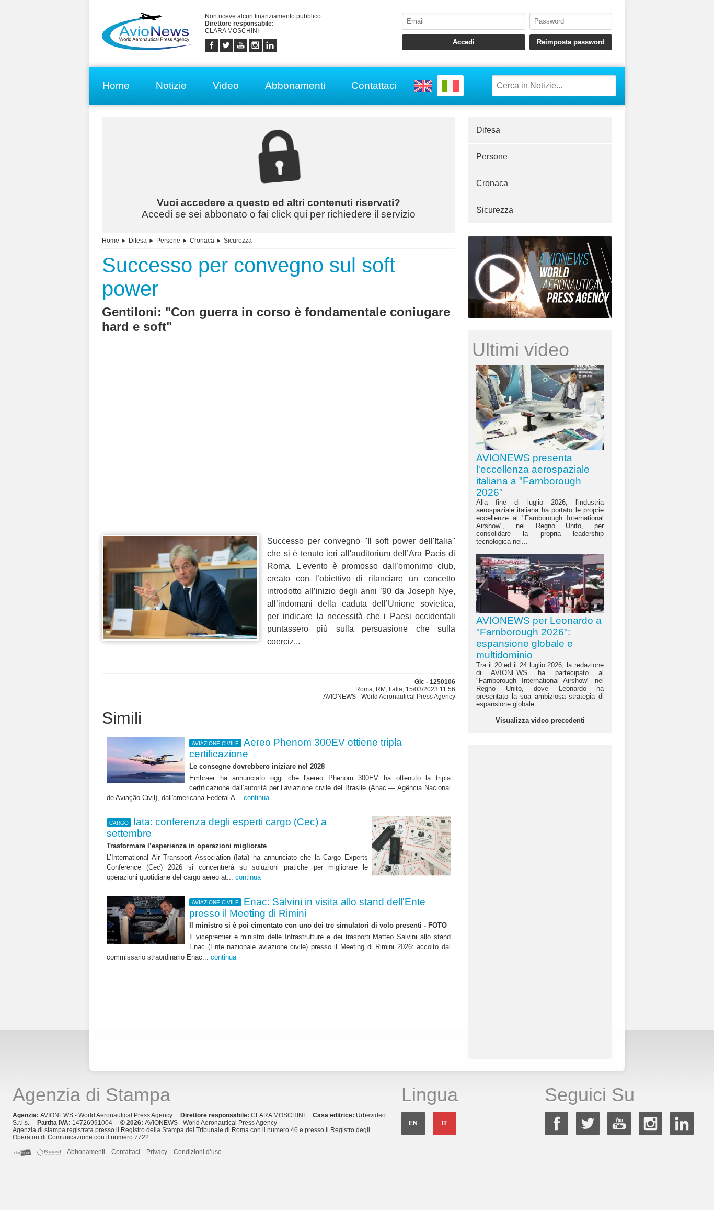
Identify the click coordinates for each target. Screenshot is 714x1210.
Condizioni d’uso (198, 1152)
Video (226, 85)
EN (413, 1123)
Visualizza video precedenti (540, 720)
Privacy (156, 1152)
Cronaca (202, 240)
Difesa (138, 240)
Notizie (171, 85)
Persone (168, 240)
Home (116, 85)
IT (444, 1123)
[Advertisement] (278, 453)
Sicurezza (238, 240)
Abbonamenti (295, 85)
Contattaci (374, 85)
